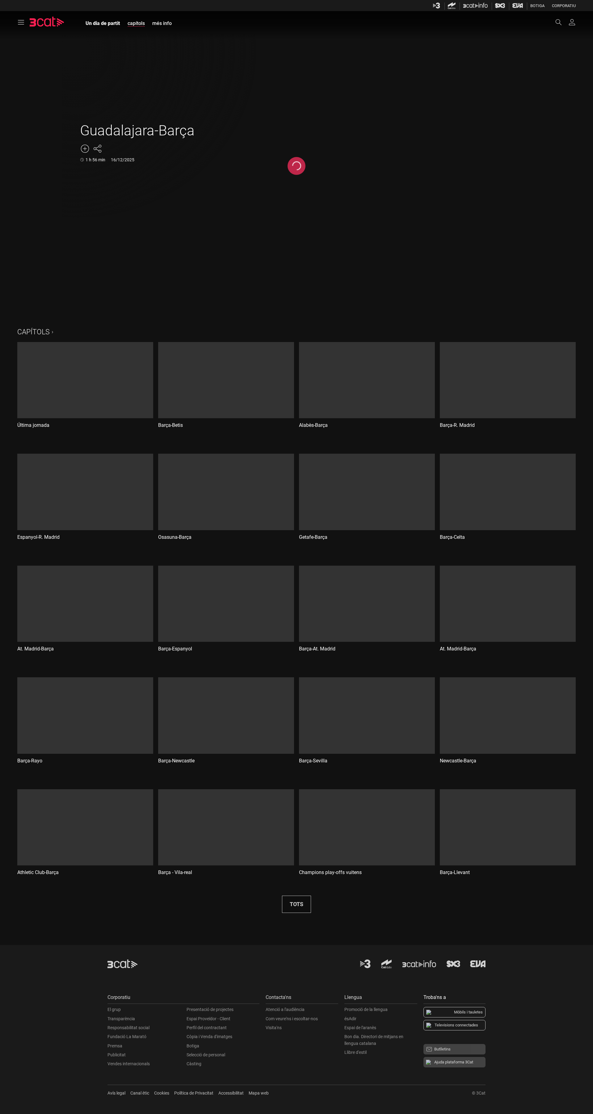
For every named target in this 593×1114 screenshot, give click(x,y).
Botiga (537, 5)
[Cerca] (561, 22)
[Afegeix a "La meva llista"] (85, 149)
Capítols (33, 332)
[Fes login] (572, 22)
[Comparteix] (97, 149)
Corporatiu (564, 5)
